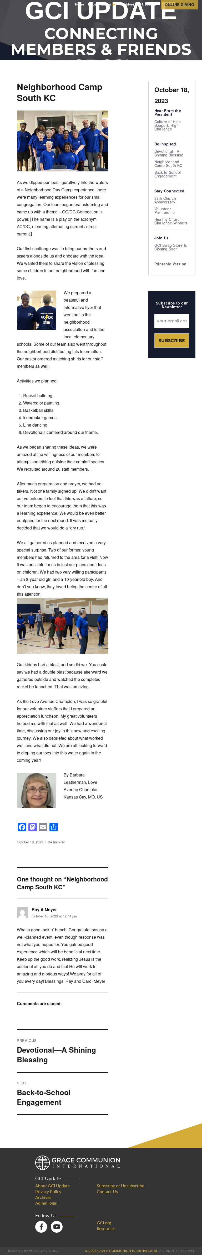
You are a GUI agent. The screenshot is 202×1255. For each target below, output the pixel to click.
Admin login (46, 1203)
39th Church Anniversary (165, 200)
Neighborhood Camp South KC (168, 163)
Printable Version (170, 264)
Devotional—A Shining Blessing (169, 153)
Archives (127, 4)
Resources (106, 1229)
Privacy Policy (48, 1192)
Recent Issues (99, 4)
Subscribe (172, 340)
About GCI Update (52, 1186)
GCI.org (104, 1223)
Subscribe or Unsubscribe (120, 1186)
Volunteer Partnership (164, 210)
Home (79, 4)
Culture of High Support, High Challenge (167, 125)
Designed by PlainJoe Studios (33, 1250)
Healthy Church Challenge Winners (171, 221)
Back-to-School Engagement (167, 174)
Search (150, 4)
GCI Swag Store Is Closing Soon (170, 247)
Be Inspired (56, 841)
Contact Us (107, 1192)
